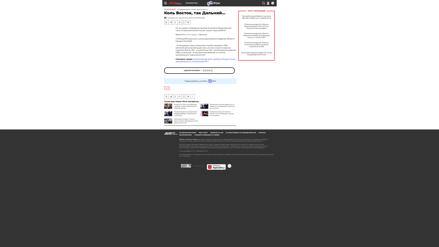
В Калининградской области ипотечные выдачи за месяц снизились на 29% (256, 45)
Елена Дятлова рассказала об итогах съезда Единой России (256, 54)
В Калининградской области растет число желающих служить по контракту (222, 113)
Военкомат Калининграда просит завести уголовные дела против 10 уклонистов (222, 106)
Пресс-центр (203, 132)
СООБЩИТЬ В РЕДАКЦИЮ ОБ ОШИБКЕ (206, 135)
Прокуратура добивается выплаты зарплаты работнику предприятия (256, 17)
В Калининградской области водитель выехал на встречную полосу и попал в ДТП (256, 35)
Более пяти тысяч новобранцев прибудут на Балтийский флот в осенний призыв (185, 106)
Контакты (262, 132)
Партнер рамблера (198, 165)
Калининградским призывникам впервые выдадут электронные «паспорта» (185, 113)
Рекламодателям (185, 135)
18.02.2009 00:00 (170, 9)
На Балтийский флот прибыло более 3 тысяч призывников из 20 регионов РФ (206, 60)
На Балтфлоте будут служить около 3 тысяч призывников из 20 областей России (186, 121)
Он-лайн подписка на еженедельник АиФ (241, 132)
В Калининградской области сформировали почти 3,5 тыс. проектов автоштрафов (256, 26)
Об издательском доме (187, 132)
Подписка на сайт (216, 132)
